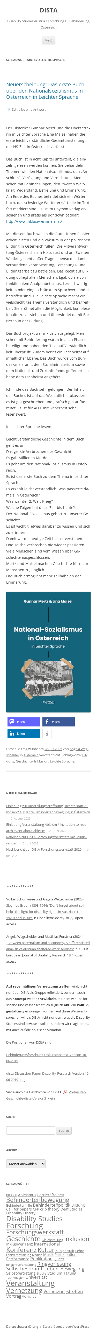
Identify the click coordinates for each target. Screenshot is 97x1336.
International (47, 1244)
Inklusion (41, 761)
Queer (59, 1258)
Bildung (78, 1205)
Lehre (79, 1251)
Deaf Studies (72, 1209)
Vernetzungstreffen (63, 1291)
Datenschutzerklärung (22, 1326)
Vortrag (13, 1296)
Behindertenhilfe (19, 1205)
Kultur (46, 1250)
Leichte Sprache (62, 761)
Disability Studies (34, 1218)
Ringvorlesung (54, 1263)
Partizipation (66, 1254)
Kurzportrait (64, 1251)
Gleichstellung (52, 1240)
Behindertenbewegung (37, 1199)
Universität (36, 1277)
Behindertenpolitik (51, 1205)
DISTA (49, 10)
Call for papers (19, 1209)
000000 (11, 1195)
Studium (54, 1273)
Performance (17, 1259)
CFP (36, 1209)
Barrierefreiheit (50, 1194)
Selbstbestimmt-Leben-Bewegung (45, 1268)
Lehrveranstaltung (18, 1255)
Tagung (69, 1273)
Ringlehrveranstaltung (21, 1265)
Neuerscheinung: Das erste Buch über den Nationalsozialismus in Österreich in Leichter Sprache (45, 90)
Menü (49, 40)
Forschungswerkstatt (35, 1232)
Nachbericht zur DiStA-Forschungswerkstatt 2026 (43, 849)
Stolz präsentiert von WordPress (66, 1326)
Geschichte (24, 761)
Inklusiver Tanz (19, 1244)
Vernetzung (24, 1290)
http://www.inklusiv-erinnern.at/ (34, 221)
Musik (48, 1254)
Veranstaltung (30, 1283)
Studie (41, 1273)
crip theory (49, 1209)
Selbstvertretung (20, 1273)
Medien (37, 1255)
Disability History (20, 1213)
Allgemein (31, 755)
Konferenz (21, 1249)
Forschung (24, 1225)
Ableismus (27, 1194)
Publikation (41, 1258)
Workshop (29, 1296)
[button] (24, 721)
